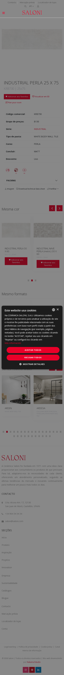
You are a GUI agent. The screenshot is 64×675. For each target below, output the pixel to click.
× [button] (57, 309)
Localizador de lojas (47, 2)
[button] (32, 364)
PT (30, 6)
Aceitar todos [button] (33, 350)
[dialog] (32, 337)
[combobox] (53, 309)
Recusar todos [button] (33, 357)
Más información (13, 343)
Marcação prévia (27, 2)
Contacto (12, 2)
